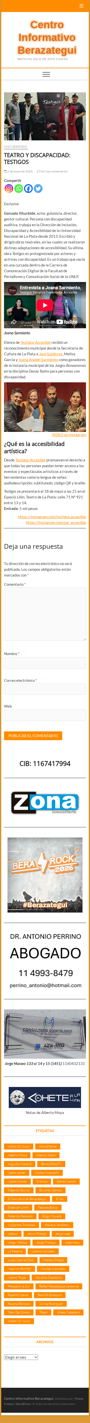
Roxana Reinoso (19, 1304)
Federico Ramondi (20, 1216)
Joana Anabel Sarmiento (38, 359)
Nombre (12, 653)
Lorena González (43, 1251)
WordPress (23, 1404)
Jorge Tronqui (46, 1242)
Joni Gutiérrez (50, 354)
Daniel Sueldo (66, 1181)
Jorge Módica (17, 1242)
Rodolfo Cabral (18, 1295)
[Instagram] (8, 188)
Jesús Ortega (36, 1234)
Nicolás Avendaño (53, 1269)
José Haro (72, 1242)
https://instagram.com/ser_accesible (56, 522)
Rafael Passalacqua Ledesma (58, 1286)
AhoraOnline (47, 1146)
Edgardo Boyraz (19, 1190)
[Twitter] (38, 188)
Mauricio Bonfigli (19, 1269)
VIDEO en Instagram (69, 434)
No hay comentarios (54, 171)
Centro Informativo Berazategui (47, 37)
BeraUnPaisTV (51, 1164)
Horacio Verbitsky (57, 1225)
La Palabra (15, 1251)
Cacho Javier (17, 1173)
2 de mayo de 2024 (20, 171)
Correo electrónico (20, 680)
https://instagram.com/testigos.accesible (52, 516)
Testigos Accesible (35, 342)
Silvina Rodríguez (51, 1304)
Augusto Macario (20, 1164)
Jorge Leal (63, 1234)
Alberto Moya (17, 1155)
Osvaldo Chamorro (49, 1277)
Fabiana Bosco (48, 1207)
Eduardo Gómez (50, 1190)
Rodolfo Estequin (50, 1295)
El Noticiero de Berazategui (27, 1199)
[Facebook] (28, 188)
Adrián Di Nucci (19, 1146)
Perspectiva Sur (19, 1286)
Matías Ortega (53, 1260)
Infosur (13, 1234)
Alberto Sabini (46, 1155)
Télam (43, 1312)
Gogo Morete (52, 1216)
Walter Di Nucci (19, 1321)
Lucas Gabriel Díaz (21, 1260)
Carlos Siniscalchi (47, 1173)
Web (8, 706)
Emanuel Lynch (18, 1207)
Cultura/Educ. (16, 146)
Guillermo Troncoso (21, 1225)
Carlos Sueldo (17, 1181)
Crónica (41, 1181)
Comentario (15, 584)
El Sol (60, 1199)
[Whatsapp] (18, 188)
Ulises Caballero (68, 1312)
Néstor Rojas (17, 1277)
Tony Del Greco (19, 1312)
